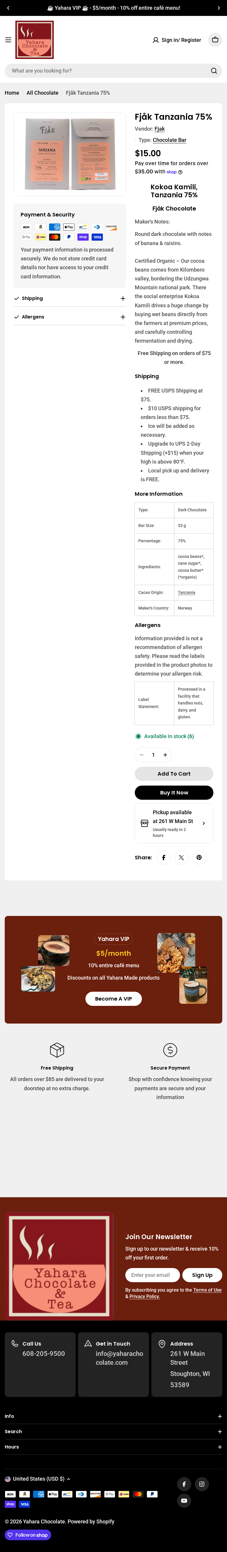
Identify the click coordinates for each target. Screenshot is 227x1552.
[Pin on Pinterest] (199, 857)
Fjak (160, 129)
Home (12, 93)
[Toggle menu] (8, 39)
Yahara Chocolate (44, 1521)
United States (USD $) (38, 1479)
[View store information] (203, 823)
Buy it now (174, 792)
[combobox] (113, 71)
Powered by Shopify (91, 1521)
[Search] (214, 70)
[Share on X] (181, 857)
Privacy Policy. (144, 1296)
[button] (8, 8)
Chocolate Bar (169, 140)
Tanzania (186, 592)
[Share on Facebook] (164, 857)
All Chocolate (43, 93)
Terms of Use (207, 1290)
